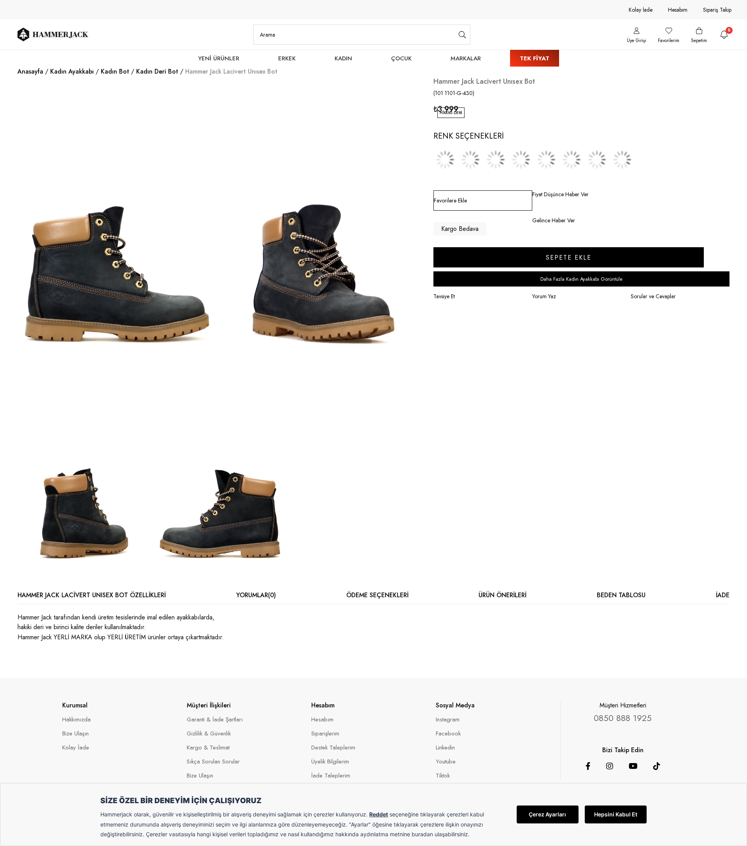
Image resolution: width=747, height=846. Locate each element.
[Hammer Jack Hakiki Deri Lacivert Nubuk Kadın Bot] (521, 159)
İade (722, 595)
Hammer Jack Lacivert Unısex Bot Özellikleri (92, 595)
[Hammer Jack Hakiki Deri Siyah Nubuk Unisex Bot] (622, 159)
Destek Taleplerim (333, 748)
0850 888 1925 (623, 718)
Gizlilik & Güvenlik (209, 734)
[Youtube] (633, 766)
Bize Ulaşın (75, 734)
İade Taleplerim (330, 776)
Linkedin (445, 748)
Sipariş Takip (717, 10)
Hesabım (677, 10)
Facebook (448, 734)
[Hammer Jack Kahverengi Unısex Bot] (470, 159)
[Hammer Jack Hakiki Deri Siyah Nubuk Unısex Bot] (571, 159)
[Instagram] (609, 766)
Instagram (447, 720)
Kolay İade (640, 10)
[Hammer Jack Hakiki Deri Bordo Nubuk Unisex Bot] (546, 159)
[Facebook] (588, 766)
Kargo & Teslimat (208, 748)
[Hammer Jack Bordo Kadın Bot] (445, 159)
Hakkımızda (76, 720)
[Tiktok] (656, 766)
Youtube (446, 762)
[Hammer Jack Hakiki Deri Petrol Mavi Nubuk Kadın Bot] (495, 159)
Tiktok (443, 776)
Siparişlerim (325, 734)
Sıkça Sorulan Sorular (213, 762)
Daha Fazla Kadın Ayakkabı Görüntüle (581, 279)
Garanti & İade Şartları (215, 720)
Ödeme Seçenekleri (377, 595)
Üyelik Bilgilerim (330, 762)
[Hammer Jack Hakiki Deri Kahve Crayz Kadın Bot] (596, 159)
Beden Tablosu (621, 595)
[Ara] (462, 34)
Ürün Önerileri (502, 595)
